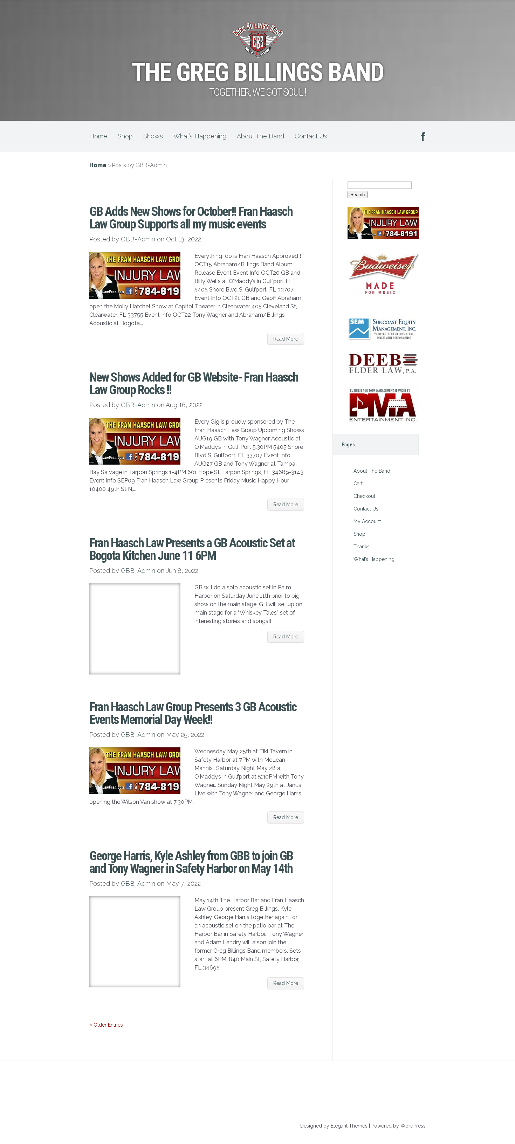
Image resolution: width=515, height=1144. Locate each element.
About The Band (260, 136)
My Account (367, 521)
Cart (358, 483)
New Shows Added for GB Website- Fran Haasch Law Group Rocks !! (193, 383)
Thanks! (362, 546)
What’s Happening (199, 136)
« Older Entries (106, 1025)
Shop (125, 136)
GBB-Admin (138, 239)
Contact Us (311, 136)
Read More (285, 339)
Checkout (364, 496)
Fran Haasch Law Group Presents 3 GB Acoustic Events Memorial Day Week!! (192, 713)
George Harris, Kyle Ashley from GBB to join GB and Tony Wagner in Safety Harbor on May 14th (191, 862)
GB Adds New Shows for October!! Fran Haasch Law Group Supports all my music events (191, 218)
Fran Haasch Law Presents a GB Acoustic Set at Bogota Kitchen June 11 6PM (192, 549)
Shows (153, 136)
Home (98, 136)
